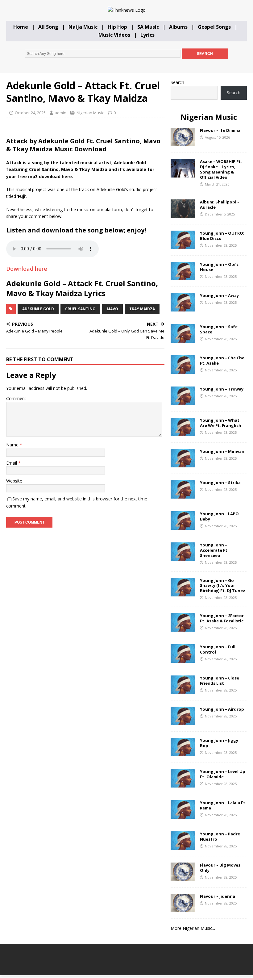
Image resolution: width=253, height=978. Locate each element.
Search (177, 82)
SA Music (148, 26)
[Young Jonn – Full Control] (183, 659)
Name (13, 445)
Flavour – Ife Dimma (220, 130)
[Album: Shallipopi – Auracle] (183, 214)
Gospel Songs (214, 26)
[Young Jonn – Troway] (183, 401)
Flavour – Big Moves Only (220, 867)
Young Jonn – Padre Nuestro (220, 836)
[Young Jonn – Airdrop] (183, 721)
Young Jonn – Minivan (222, 451)
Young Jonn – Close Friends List (219, 680)
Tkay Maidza (142, 308)
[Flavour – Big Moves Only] (183, 877)
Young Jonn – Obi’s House (219, 266)
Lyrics (147, 34)
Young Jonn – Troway (221, 389)
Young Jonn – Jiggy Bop (219, 743)
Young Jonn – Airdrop (222, 709)
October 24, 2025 (30, 112)
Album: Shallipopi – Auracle (219, 204)
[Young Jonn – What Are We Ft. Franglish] (183, 433)
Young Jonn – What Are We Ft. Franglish (220, 422)
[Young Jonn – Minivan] (183, 464)
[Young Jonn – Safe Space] (183, 339)
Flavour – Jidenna (217, 896)
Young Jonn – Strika (220, 482)
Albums (178, 26)
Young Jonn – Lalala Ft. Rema (223, 805)
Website (14, 481)
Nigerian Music (90, 112)
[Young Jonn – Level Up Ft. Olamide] (183, 784)
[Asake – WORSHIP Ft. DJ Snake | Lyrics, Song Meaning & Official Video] (183, 174)
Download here (26, 268)
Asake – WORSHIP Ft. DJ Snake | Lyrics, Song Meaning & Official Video (221, 169)
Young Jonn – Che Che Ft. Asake (222, 360)
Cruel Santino (80, 308)
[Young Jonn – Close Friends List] (183, 690)
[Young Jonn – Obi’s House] (183, 277)
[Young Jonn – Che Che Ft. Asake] (183, 370)
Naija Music (82, 26)
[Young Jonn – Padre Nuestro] (183, 846)
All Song (48, 26)
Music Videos (114, 34)
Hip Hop (117, 26)
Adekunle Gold (38, 308)
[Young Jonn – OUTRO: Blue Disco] (183, 246)
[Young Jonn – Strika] (183, 495)
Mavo (112, 308)
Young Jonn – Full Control (217, 649)
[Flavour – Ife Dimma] (183, 143)
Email (12, 463)
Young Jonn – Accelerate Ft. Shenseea (214, 550)
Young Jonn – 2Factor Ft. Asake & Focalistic (222, 618)
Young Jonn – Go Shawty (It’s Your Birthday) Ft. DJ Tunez (222, 586)
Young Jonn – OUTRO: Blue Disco (222, 235)
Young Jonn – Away (219, 295)
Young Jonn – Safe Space (219, 329)
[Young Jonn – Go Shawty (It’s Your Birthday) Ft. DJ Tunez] (183, 593)
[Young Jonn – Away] (183, 308)
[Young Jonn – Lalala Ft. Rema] (183, 815)
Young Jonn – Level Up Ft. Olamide (222, 774)
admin (60, 112)
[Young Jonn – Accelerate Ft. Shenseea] (183, 557)
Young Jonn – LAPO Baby (219, 516)
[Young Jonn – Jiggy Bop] (183, 752)
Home (20, 26)
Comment (16, 398)
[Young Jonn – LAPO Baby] (183, 526)
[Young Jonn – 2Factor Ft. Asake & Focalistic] (183, 628)
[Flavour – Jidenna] (183, 908)
